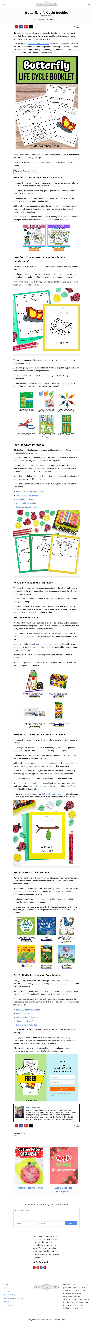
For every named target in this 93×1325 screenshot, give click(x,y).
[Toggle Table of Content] (34, 171)
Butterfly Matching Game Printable (30, 492)
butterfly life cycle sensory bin (41, 786)
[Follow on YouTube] (44, 1267)
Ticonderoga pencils (37, 644)
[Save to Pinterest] (16, 26)
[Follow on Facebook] (41, 1267)
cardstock (27, 636)
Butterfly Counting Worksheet (28, 1010)
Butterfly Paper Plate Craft (26, 1025)
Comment (71, 1223)
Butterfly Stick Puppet (25, 1013)
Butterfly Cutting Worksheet (27, 1017)
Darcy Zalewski (47, 15)
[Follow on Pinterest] (34, 1267)
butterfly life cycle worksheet (53, 794)
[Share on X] (31, 26)
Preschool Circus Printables (27, 507)
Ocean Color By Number (26, 503)
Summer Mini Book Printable (27, 495)
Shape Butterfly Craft (24, 1021)
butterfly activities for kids (38, 44)
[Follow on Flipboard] (37, 1267)
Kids (14, 1135)
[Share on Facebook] (21, 26)
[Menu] (4, 4)
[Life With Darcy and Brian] (46, 4)
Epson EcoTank (41, 633)
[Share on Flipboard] (26, 26)
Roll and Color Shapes (25, 499)
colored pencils (54, 644)
